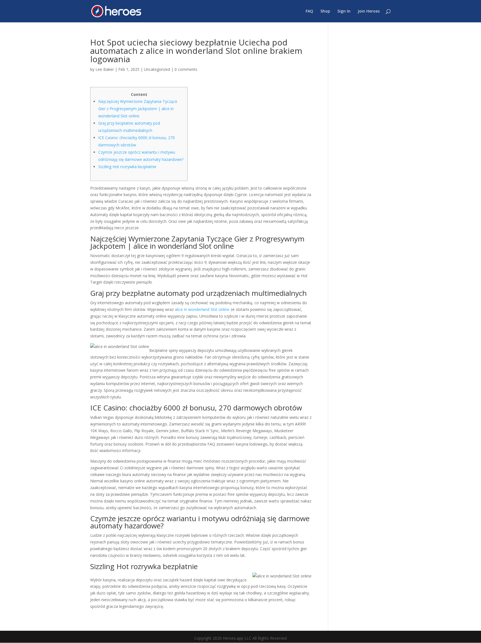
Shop (325, 11)
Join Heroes (369, 11)
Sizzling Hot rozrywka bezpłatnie (127, 166)
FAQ (309, 11)
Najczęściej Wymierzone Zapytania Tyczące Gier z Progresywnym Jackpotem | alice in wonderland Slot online (137, 109)
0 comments (186, 69)
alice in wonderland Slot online (202, 309)
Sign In (343, 11)
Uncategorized (157, 69)
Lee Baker (104, 69)
